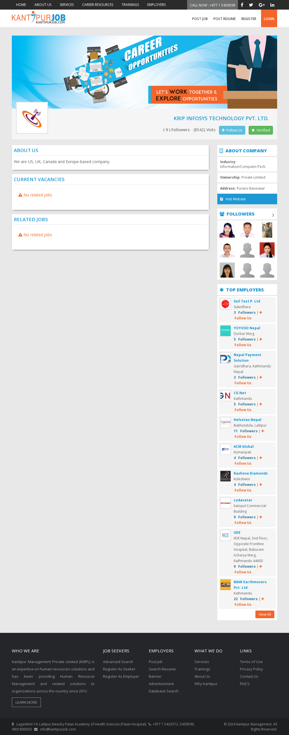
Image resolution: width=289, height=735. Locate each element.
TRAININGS (130, 4)
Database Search (164, 691)
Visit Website (234, 199)
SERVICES (67, 4)
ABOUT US (42, 4)
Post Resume (224, 18)
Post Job (200, 18)
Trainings (202, 669)
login (269, 18)
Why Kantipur (206, 683)
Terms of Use (251, 661)
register (248, 18)
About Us (202, 676)
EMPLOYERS (156, 4)
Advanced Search (118, 661)
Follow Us (233, 130)
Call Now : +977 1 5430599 (212, 5)
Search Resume (162, 669)
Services (201, 661)
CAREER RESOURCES (97, 4)
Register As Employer (121, 676)
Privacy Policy (251, 669)
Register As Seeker (119, 669)
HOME (21, 4)
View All (265, 614)
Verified (262, 130)
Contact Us (249, 676)
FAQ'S (245, 683)
